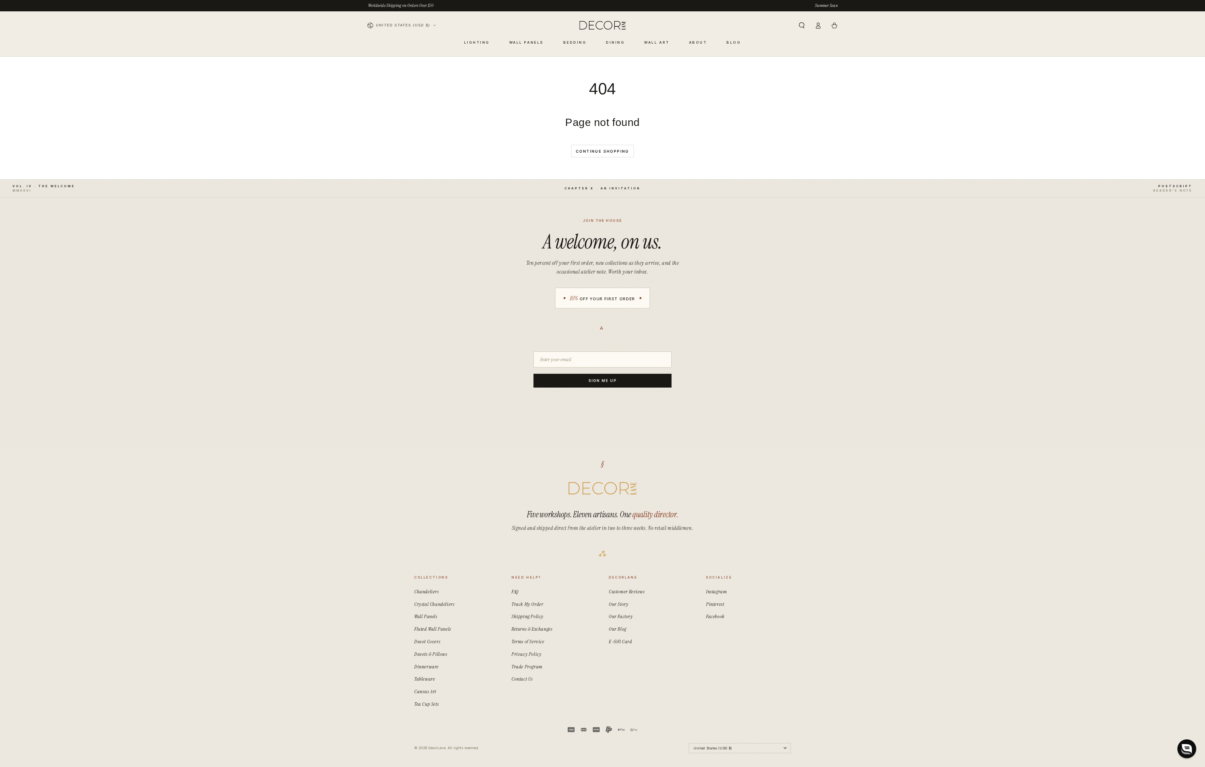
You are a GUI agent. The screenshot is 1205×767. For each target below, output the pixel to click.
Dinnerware (426, 666)
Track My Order (527, 604)
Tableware (424, 679)
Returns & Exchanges (531, 629)
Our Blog (617, 629)
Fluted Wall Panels (432, 629)
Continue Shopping (602, 151)
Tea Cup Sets (426, 704)
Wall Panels (425, 616)
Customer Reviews (627, 591)
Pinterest (715, 604)
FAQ (515, 591)
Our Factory (621, 616)
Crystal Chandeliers (434, 604)
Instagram (716, 591)
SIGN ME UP (602, 380)
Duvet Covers (427, 641)
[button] (802, 25)
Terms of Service (527, 641)
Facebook (715, 616)
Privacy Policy (526, 654)
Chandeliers (426, 591)
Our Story (618, 604)
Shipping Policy (527, 616)
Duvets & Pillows (430, 654)
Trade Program (527, 666)
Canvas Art (425, 691)
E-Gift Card (620, 641)
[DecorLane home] (602, 488)
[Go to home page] (602, 25)
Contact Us (522, 679)
